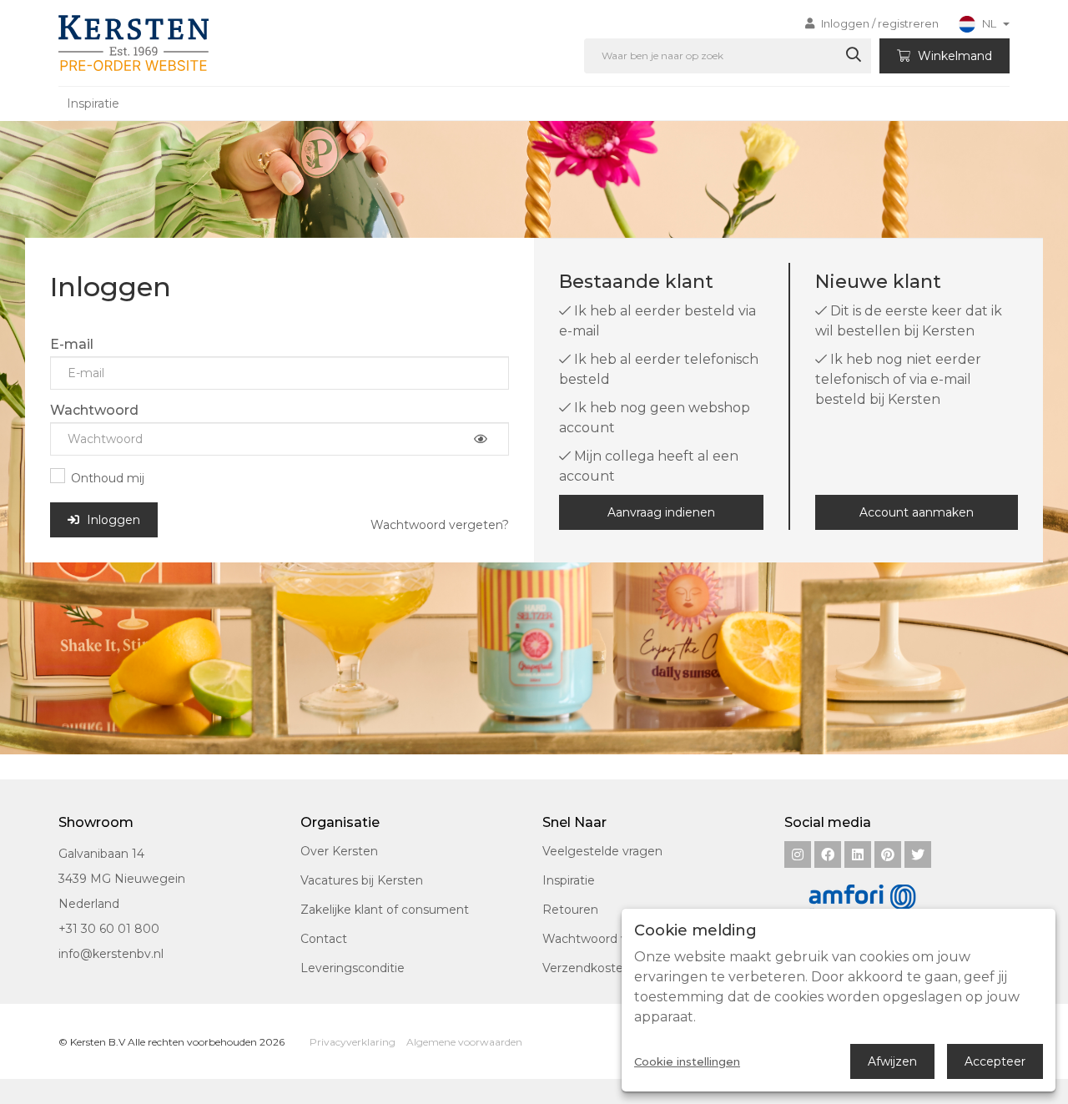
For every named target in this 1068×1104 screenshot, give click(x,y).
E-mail (71, 344)
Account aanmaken (916, 512)
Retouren (570, 909)
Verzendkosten (586, 967)
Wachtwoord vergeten (608, 938)
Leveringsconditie (352, 967)
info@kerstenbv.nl (111, 953)
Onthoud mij (107, 478)
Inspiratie (93, 103)
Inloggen (111, 519)
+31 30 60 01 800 (108, 928)
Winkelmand (953, 55)
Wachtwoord (94, 410)
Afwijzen (892, 1061)
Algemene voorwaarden (464, 1042)
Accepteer (995, 1061)
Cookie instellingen (687, 1062)
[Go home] (130, 43)
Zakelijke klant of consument (384, 909)
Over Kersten (339, 851)
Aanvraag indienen (661, 512)
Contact (323, 938)
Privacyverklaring (352, 1042)
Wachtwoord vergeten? (439, 524)
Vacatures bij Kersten (361, 880)
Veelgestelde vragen (602, 851)
